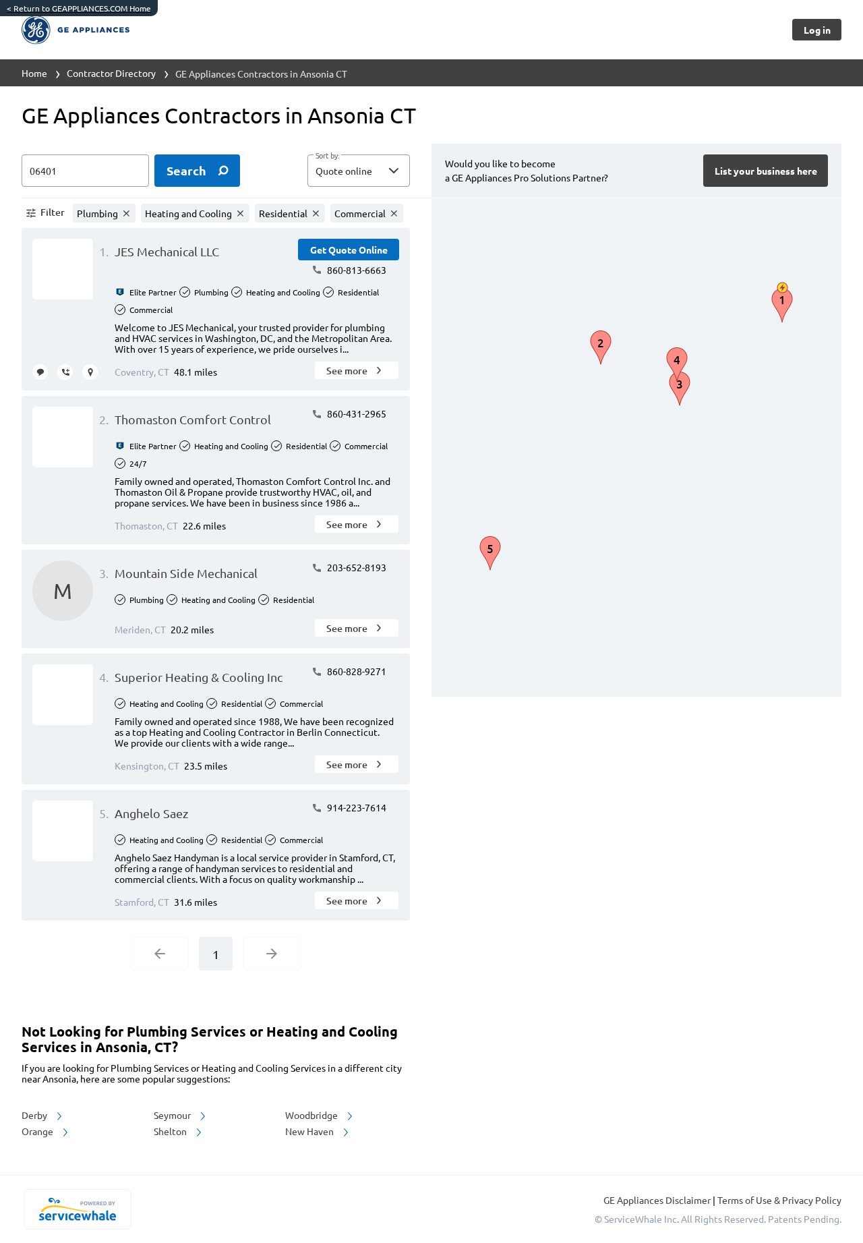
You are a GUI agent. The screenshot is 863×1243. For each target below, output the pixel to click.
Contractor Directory (111, 73)
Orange (38, 1131)
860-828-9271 (355, 671)
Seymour (173, 1115)
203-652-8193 (355, 567)
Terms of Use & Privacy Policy (779, 1200)
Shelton (171, 1131)
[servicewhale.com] (77, 1209)
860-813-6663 (355, 270)
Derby (35, 1115)
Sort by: (327, 156)
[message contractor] (40, 372)
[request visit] (90, 372)
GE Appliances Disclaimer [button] (658, 1200)
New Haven (310, 1131)
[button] (358, 170)
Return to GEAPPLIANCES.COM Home (79, 8)
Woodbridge (312, 1115)
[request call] (65, 372)
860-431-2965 (355, 413)
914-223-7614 (355, 807)
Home (34, 73)
